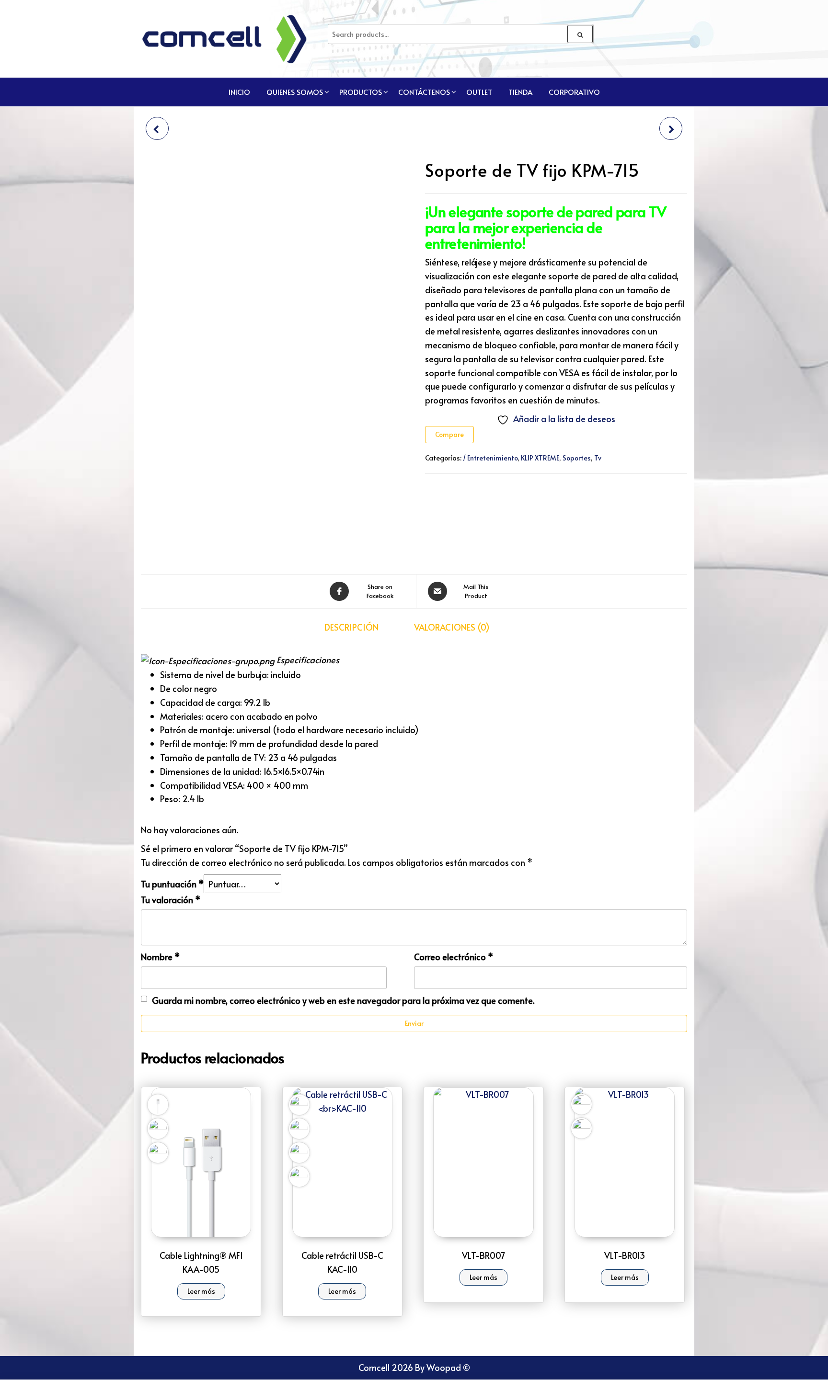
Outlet (479, 92)
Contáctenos (424, 92)
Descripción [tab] (351, 627)
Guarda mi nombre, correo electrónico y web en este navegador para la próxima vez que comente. (343, 1000)
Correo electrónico (453, 957)
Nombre (160, 957)
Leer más (201, 1291)
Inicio (239, 92)
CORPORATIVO (574, 92)
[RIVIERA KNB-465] (157, 128)
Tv (597, 457)
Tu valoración (170, 900)
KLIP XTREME (540, 457)
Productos (360, 92)
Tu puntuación (172, 884)
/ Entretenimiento (490, 457)
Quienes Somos (294, 92)
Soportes (577, 457)
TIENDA (520, 92)
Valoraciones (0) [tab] (452, 627)
